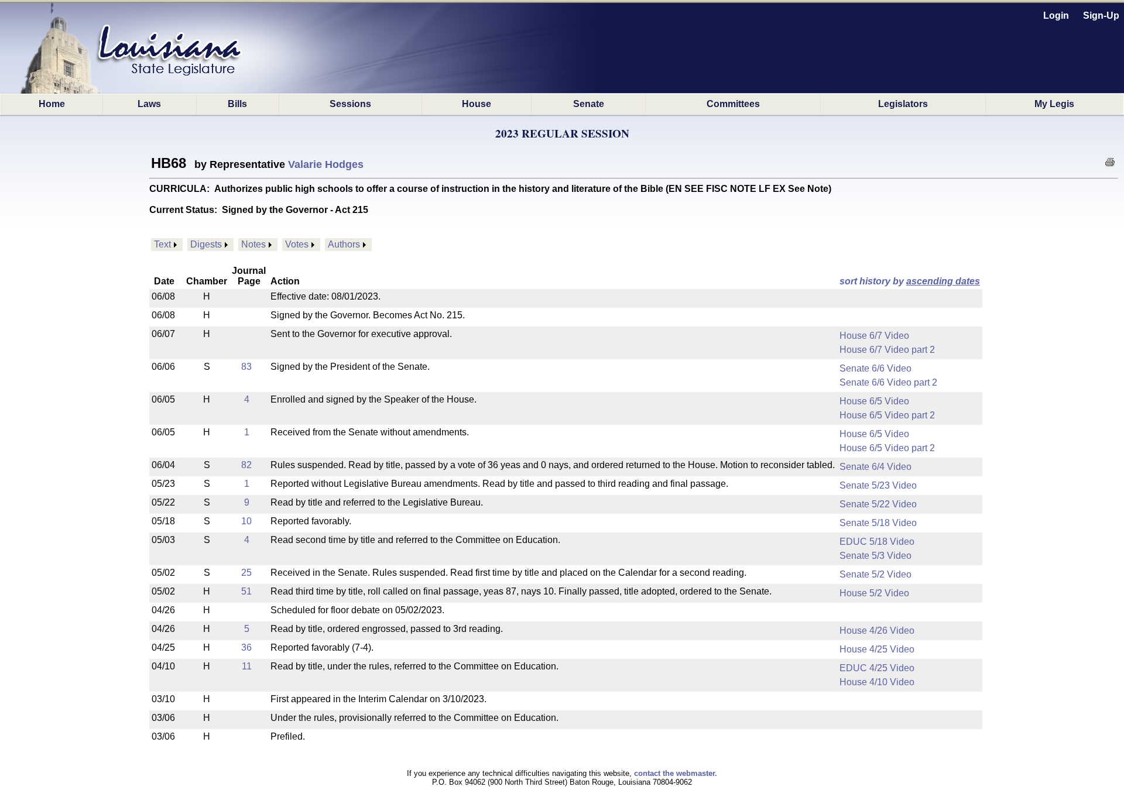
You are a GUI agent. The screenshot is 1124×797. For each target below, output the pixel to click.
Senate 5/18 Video (878, 523)
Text (162, 244)
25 (246, 573)
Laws (149, 104)
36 (246, 647)
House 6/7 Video (874, 336)
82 (246, 465)
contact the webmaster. (675, 773)
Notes (253, 244)
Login (1056, 15)
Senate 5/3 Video (875, 556)
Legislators (903, 104)
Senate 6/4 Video (875, 467)
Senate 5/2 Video (875, 574)
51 (246, 591)
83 (246, 367)
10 (246, 521)
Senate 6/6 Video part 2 (888, 382)
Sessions (350, 104)
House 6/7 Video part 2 (887, 350)
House (476, 104)
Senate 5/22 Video (878, 504)
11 (247, 666)
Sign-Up (1101, 15)
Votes (297, 244)
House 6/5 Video (874, 401)
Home (52, 104)
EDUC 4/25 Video (876, 668)
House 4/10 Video (876, 682)
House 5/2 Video (874, 593)
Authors (344, 244)
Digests (206, 244)
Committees (733, 104)
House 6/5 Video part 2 (887, 415)
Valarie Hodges (326, 164)
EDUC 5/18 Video (876, 542)
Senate (588, 104)
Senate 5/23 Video (878, 485)
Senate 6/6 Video (875, 368)
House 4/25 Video (876, 649)
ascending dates (943, 281)
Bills (237, 104)
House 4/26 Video (876, 630)
